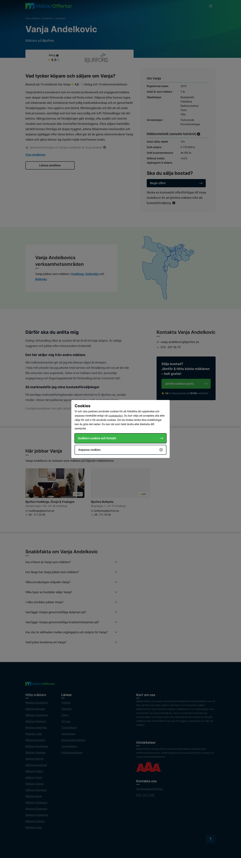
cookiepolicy (116, 415)
